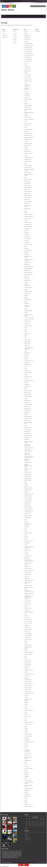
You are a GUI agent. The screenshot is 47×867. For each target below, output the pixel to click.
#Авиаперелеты (27, 37)
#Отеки (26, 534)
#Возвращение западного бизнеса (29, 170)
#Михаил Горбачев (28, 472)
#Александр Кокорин (28, 43)
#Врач (26, 177)
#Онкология (27, 526)
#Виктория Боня (27, 151)
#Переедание (27, 542)
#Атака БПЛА (27, 93)
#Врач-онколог (27, 189)
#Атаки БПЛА (27, 95)
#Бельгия (26, 103)
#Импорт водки (27, 343)
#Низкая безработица (28, 499)
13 (35, 822)
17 (26, 824)
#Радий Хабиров (28, 604)
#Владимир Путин (28, 161)
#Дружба (26, 289)
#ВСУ (26, 210)
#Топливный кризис (28, 734)
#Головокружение (28, 238)
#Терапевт (26, 728)
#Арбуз (26, 82)
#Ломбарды (27, 412)
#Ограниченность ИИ (28, 515)
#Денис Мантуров (28, 250)
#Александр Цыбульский (29, 55)
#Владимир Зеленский (29, 157)
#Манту (26, 425)
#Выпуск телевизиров (29, 214)
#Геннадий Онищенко (28, 226)
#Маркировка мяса (28, 433)
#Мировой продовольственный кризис (28, 465)
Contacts (4, 33)
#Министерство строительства (27, 454)
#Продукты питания (28, 585)
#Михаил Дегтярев (28, 474)
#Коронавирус (27, 384)
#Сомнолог (27, 695)
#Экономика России (28, 780)
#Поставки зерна (28, 572)
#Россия (26, 615)
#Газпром (26, 220)
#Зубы (26, 331)
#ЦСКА (26, 762)
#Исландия (27, 354)
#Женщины (27, 303)
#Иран (26, 350)
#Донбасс (26, 282)
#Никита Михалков (28, 501)
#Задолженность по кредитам (28, 315)
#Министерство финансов (27, 460)
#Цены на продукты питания (28, 758)
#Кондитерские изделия (29, 380)
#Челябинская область (29, 768)
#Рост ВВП (27, 617)
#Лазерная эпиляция (28, 404)
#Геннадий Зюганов (28, 224)
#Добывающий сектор (29, 274)
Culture (15, 35)
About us (4, 31)
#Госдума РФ (27, 242)
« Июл (26, 828)
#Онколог (26, 521)
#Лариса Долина (28, 406)
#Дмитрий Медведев (28, 268)
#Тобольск (26, 730)
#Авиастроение (27, 39)
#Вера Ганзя (27, 149)
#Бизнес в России (28, 107)
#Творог (26, 726)
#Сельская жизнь (28, 660)
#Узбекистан (27, 738)
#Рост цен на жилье (28, 623)
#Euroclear (26, 31)
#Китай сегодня (27, 370)
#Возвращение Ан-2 (28, 167)
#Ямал (26, 800)
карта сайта (5, 37)
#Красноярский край (28, 390)
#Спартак (26, 704)
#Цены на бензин (28, 753)
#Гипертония (27, 234)
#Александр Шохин (28, 57)
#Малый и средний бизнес (28, 423)
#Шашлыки (27, 774)
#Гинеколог (27, 232)
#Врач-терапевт (27, 197)
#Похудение (27, 576)
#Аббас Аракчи (27, 35)
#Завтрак (26, 312)
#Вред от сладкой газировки (28, 206)
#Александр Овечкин (28, 53)
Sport (15, 43)
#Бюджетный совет (28, 135)
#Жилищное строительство (27, 306)
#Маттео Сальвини (28, 435)
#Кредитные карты (28, 394)
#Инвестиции (27, 345)
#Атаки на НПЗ (27, 97)
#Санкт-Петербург (28, 633)
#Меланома (27, 439)
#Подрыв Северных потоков (28, 564)
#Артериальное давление (27, 89)
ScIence (15, 41)
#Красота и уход (28, 392)
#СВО (26, 656)
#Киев (26, 366)
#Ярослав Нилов (28, 804)
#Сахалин (26, 641)
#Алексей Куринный (28, 59)
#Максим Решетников (28, 418)
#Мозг (26, 482)
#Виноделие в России (29, 153)
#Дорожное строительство (27, 285)
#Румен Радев (27, 627)
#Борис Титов (27, 125)
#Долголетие (27, 278)
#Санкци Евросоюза (28, 635)
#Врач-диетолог (27, 181)
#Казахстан (27, 356)
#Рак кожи (26, 606)
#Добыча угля (27, 276)
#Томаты (26, 732)
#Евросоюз (27, 297)
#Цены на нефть (28, 755)
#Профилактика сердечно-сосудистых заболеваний (29, 597)
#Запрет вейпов (27, 321)
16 (43, 822)
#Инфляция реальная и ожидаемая (29, 348)
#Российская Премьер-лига (29, 613)
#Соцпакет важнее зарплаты (28, 700)
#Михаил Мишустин (28, 478)
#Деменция (27, 248)
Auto (14, 31)
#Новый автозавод (28, 511)
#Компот (26, 378)
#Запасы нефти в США (29, 319)
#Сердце (26, 668)
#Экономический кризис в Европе (29, 783)
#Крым (26, 398)
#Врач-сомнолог (28, 193)
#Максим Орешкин (28, 416)
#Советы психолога (28, 687)
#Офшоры (26, 536)
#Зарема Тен (27, 323)
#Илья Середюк (27, 341)
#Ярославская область (29, 806)
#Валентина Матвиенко (29, 137)
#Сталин (26, 708)
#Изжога (26, 335)
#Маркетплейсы (27, 431)
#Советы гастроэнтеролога (28, 679)
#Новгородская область (29, 509)
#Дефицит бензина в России (28, 257)
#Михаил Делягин (28, 476)
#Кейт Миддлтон (28, 364)
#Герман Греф (27, 228)
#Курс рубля (27, 402)
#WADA (26, 33)
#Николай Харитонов (28, 507)
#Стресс (26, 714)
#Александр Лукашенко (29, 45)
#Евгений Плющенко (28, 291)
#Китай (26, 368)
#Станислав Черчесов (29, 710)
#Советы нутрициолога (29, 683)
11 (29, 822)
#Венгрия (26, 147)
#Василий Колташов (28, 143)
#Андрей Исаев (27, 67)
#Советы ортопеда (28, 685)
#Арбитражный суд (28, 80)
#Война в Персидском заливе (29, 175)
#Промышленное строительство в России (29, 591)
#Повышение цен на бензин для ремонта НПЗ (29, 561)
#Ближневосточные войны (28, 110)
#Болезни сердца (28, 117)
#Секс (26, 658)
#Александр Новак (28, 51)
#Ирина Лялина (27, 352)
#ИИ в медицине (28, 339)
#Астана (26, 91)
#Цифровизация (27, 760)
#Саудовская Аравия (28, 639)
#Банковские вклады (28, 99)
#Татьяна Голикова (28, 724)
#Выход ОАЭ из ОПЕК (29, 216)
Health (15, 39)
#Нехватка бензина (28, 495)
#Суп (25, 718)
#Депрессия (27, 254)
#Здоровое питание (28, 325)
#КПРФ (26, 388)
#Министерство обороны (29, 447)
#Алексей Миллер (28, 61)
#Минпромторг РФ (28, 462)
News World (7, 10)
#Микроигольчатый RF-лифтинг (29, 442)
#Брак (26, 127)
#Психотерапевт (28, 600)
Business (15, 33)
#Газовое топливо (28, 218)
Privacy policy (5, 35)
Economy (15, 37)
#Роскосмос (27, 610)
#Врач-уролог (27, 199)
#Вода (26, 163)
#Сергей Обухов (28, 666)
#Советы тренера (28, 689)
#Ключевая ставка (28, 376)
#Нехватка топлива (28, 497)
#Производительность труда (29, 588)
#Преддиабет (27, 578)
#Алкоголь (26, 63)
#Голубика (26, 240)
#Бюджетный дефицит (29, 133)
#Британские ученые (28, 129)
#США (26, 720)
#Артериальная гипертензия (27, 85)
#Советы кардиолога (28, 681)
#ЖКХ (26, 308)
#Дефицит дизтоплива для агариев (29, 260)
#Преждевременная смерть (28, 583)
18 (29, 824)
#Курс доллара (27, 400)
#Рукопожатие (27, 625)
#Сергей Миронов (28, 664)
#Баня (26, 101)
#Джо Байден (27, 264)
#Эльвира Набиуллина (29, 788)
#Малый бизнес (27, 420)
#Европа (26, 295)
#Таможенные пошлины (29, 722)
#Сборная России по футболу (28, 648)
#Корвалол (27, 382)
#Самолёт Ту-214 (28, 631)
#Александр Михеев (28, 47)
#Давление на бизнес (28, 244)
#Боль (26, 121)
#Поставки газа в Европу (29, 570)
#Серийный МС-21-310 (29, 670)
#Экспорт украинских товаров (28, 786)
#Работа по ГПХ (27, 602)
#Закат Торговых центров (29, 317)
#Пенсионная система (29, 540)
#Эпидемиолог (27, 790)
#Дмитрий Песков (28, 270)
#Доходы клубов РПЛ (29, 287)
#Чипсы (26, 770)
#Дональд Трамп (28, 280)
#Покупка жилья (28, 566)
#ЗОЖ (26, 329)
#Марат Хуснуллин (28, 427)
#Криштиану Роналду (28, 396)
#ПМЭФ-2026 (27, 557)
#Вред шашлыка (28, 208)
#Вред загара (27, 203)
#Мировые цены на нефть (28, 469)
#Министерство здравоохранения (28, 445)
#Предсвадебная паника (29, 580)
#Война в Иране (27, 172)
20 (35, 824)
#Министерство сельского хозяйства (28, 450)
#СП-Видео (27, 702)
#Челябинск (27, 766)
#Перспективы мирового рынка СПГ (29, 547)
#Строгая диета (27, 716)
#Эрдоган (26, 792)
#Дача (26, 246)
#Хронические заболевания (27, 751)
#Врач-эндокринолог (28, 201)
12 (32, 822)
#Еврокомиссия (27, 293)
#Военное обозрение (28, 165)
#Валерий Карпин (28, 139)
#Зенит (26, 327)
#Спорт (26, 706)
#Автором (26, 41)
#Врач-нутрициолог (28, 187)
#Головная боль (27, 236)
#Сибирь (26, 672)
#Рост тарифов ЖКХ (28, 619)
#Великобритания (28, 145)
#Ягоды (26, 798)
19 (32, 824)
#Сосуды (26, 697)
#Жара (26, 301)
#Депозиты (27, 252)
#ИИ (25, 337)
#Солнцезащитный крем (29, 693)
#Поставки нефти (28, 574)
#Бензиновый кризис (28, 105)
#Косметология (27, 386)
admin (36, 31)
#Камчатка (26, 358)
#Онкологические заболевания (28, 524)
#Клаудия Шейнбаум (28, 372)
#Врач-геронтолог (28, 179)
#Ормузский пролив (28, 532)
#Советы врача (27, 676)
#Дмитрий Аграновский (29, 266)
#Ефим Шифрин (28, 299)
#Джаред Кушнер (28, 262)
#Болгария (26, 115)
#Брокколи (26, 131)
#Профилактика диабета (29, 593)
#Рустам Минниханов (28, 629)
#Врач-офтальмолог (28, 191)
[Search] (45, 6)
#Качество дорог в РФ (29, 360)
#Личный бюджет (28, 410)
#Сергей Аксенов (28, 662)
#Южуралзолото (28, 794)
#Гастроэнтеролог (28, 222)
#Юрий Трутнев (27, 796)
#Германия (26, 230)
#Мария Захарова (28, 429)
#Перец (26, 544)
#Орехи (26, 530)
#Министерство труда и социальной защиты (29, 457)
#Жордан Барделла (28, 310)
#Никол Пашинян (28, 503)
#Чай (25, 764)
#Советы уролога (28, 691)
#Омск (26, 519)
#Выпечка (26, 212)
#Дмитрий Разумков (28, 272)
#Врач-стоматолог (28, 195)
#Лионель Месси (28, 408)
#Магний (26, 414)
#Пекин (26, 538)
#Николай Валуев (28, 505)
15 (40, 822)
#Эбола (26, 778)
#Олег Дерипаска (28, 517)
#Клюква (26, 374)
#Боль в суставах (28, 123)
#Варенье (26, 141)
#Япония (26, 802)
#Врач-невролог (27, 185)
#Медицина (27, 437)
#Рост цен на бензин (28, 621)
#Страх (26, 712)
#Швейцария (27, 776)
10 (26, 822)
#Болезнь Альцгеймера (29, 119)
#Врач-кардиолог (28, 183)
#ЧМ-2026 (26, 772)
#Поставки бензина (28, 568)
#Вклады (26, 155)
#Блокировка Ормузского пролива (29, 113)
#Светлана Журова (28, 654)
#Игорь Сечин (27, 333)
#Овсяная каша (27, 513)
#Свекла (26, 650)
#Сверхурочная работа (29, 652)
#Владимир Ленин (28, 159)
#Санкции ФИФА (28, 637)
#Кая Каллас (27, 362)
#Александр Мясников (29, 49)
